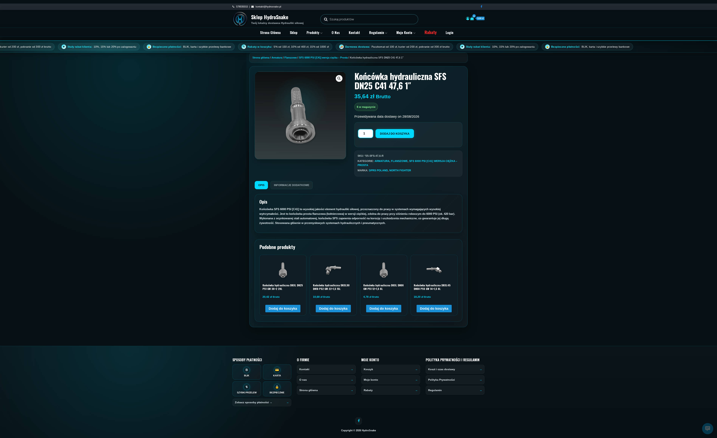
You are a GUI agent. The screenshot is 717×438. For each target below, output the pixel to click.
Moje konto (404, 32)
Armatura (276, 57)
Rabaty (431, 32)
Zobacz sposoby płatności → (253, 402)
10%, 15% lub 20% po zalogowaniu (59, 46)
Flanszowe (290, 57)
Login (449, 32)
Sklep (293, 32)
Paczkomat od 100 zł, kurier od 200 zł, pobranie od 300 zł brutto (354, 46)
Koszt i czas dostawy (441, 369)
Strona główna (270, 32)
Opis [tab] (261, 185)
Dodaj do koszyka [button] (283, 308)
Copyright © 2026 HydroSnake (358, 430)
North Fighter (400, 170)
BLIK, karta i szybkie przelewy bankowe (148, 46)
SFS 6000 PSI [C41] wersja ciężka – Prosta (323, 57)
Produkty (313, 32)
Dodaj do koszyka (394, 133)
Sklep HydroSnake (269, 17)
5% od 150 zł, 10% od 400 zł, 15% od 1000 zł (245, 46)
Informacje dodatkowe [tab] (291, 185)
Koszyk (368, 369)
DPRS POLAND (378, 170)
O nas (336, 32)
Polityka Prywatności (441, 379)
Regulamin (376, 32)
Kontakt (354, 32)
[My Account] (467, 18)
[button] (339, 78)
